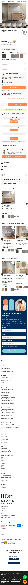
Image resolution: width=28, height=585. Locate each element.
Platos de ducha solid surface (7, 424)
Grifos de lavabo (4, 436)
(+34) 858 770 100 (14, 558)
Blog (2, 513)
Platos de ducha (6, 422)
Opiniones (3, 508)
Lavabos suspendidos (6, 475)
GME (2, 457)
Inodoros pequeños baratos (7, 371)
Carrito (2, 534)
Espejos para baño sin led (6, 377)
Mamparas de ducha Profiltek (7, 403)
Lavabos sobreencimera (6, 478)
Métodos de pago (5, 581)
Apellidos (4, 334)
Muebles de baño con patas (7, 418)
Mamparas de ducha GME (6, 400)
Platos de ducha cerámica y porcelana (9, 429)
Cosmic (3, 468)
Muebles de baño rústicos (6, 415)
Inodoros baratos (5, 370)
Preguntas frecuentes (6, 510)
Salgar (2, 465)
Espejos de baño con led (6, 380)
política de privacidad (15, 346)
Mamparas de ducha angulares (7, 387)
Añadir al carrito (17, 104)
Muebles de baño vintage (6, 417)
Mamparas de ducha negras (7, 389)
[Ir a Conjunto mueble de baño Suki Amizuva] (8, 197)
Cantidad (3, 101)
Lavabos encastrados (6, 477)
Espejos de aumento (5, 382)
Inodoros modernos (5, 368)
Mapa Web (3, 582)
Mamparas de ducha (5, 395)
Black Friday (3, 487)
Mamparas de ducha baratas (7, 392)
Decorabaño (4, 1)
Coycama (3, 466)
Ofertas (3, 486)
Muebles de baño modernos (22, 1)
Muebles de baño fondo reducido (8, 410)
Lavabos (3, 473)
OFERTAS (3, 484)
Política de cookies (5, 579)
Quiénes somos (4, 506)
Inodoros (4, 365)
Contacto (3, 511)
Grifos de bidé (4, 442)
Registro (3, 532)
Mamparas (4, 386)
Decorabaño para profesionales (8, 515)
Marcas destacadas (7, 455)
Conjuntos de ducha (5, 438)
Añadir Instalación (14, 87)
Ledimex (3, 463)
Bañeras (3, 446)
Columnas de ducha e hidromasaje (8, 441)
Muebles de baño (11, 1)
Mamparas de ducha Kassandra (8, 397)
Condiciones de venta (16, 579)
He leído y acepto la (11, 346)
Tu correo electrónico (7, 340)
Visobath (3, 462)
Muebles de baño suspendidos (8, 409)
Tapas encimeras (5, 480)
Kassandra (3, 460)
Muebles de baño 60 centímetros (8, 412)
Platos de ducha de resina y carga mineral (10, 427)
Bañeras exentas (5, 448)
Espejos (3, 375)
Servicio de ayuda (14, 563)
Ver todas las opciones (21, 52)
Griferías (4, 433)
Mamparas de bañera (5, 398)
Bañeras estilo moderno (6, 451)
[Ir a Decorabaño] (14, 496)
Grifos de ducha (4, 439)
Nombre (4, 327)
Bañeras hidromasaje (5, 450)
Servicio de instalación (6, 517)
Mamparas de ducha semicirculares (8, 394)
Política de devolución (15, 581)
